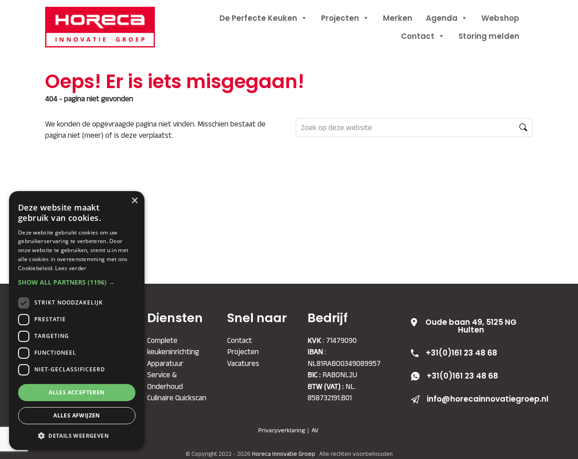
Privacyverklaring (281, 430)
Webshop (500, 18)
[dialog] (76, 320)
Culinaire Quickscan (176, 397)
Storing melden (488, 36)
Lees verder (70, 268)
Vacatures (243, 363)
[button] (76, 282)
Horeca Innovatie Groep (110, 16)
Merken (397, 18)
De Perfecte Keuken (258, 18)
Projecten (340, 18)
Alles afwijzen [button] (76, 415)
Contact (417, 36)
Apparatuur (165, 363)
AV (315, 430)
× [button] (134, 200)
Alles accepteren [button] (76, 392)
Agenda (441, 18)
